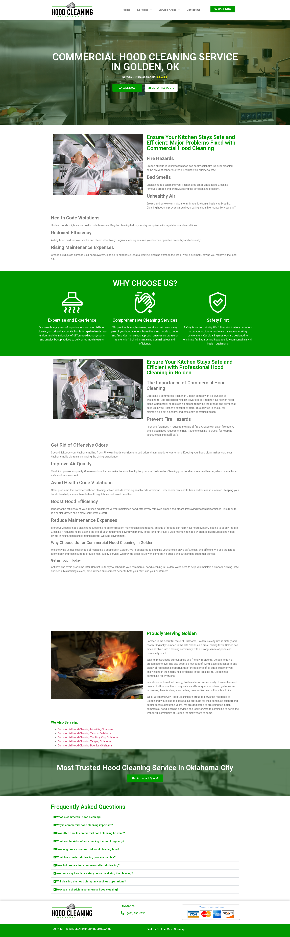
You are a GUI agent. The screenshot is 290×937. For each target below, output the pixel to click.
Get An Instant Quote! (145, 778)
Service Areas (167, 9)
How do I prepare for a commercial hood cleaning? (88, 865)
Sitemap (179, 929)
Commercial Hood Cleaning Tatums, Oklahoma (84, 733)
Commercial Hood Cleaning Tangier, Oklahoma (84, 741)
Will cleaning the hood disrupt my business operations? (91, 881)
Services (142, 9)
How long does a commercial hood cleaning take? (87, 849)
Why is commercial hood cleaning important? (84, 825)
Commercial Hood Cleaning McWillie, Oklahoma (85, 729)
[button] (145, 817)
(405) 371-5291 (136, 913)
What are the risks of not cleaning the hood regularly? (90, 841)
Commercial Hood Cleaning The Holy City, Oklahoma (88, 737)
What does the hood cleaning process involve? (86, 857)
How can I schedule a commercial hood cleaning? (87, 889)
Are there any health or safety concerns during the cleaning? (94, 873)
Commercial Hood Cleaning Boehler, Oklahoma (85, 745)
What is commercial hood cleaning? (78, 817)
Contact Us (193, 9)
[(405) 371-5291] (122, 913)
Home (126, 9)
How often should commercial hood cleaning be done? (90, 833)
